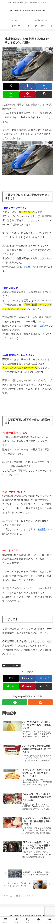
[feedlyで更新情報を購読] (14, 702)
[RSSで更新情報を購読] (40, 702)
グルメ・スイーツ (13, 666)
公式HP (27, 266)
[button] (44, 94)
